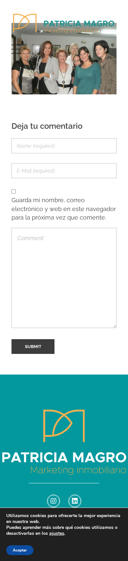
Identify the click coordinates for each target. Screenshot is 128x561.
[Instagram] (53, 501)
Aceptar (20, 550)
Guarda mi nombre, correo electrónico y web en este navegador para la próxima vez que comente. (63, 209)
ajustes (56, 533)
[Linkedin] (74, 501)
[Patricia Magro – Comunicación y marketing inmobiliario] (64, 27)
